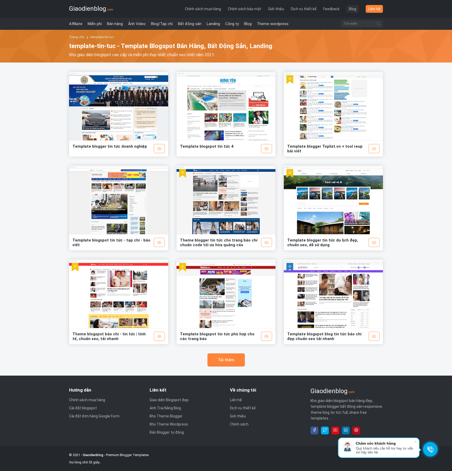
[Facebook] (314, 430)
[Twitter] (325, 430)
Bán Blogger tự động (167, 432)
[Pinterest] (356, 430)
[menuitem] (75, 24)
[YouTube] (335, 430)
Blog (352, 9)
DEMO (159, 148)
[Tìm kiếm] (378, 23)
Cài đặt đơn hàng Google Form (94, 416)
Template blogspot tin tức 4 (207, 146)
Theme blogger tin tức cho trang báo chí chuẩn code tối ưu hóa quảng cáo (218, 242)
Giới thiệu (276, 9)
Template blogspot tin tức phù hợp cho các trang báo (217, 336)
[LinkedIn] (346, 430)
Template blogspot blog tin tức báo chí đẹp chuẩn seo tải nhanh (324, 336)
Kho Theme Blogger (166, 416)
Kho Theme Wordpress (169, 424)
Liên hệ (374, 9)
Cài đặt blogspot (83, 408)
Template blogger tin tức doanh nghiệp (109, 146)
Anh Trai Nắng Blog (165, 408)
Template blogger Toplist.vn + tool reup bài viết (325, 148)
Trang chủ (76, 37)
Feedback (331, 9)
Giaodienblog (91, 8)
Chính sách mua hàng (203, 9)
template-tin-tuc (102, 37)
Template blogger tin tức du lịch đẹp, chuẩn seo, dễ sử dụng (322, 242)
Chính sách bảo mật (244, 9)
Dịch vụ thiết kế (304, 9)
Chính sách (239, 424)
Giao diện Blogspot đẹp (169, 400)
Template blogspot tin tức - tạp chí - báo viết (111, 242)
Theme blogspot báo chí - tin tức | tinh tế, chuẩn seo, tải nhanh (109, 336)
